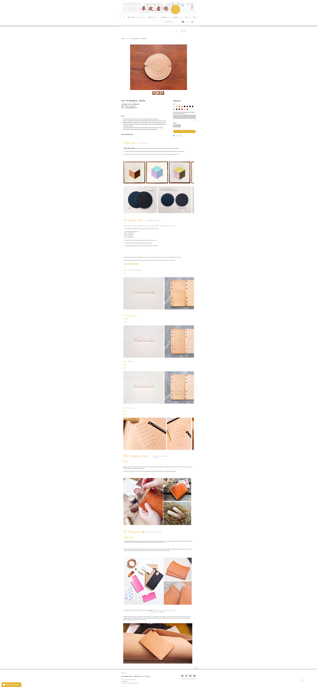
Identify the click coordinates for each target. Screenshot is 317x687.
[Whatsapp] (194, 676)
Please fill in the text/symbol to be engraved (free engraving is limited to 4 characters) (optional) (184, 113)
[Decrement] (174, 125)
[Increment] (179, 125)
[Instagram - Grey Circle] (190, 676)
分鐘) (148, 676)
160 (129, 676)
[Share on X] (180, 136)
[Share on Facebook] (174, 136)
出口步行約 (144, 676)
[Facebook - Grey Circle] (182, 676)
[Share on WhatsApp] (177, 136)
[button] (188, 17)
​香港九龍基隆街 (125, 676)
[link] (193, 22)
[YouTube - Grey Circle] (186, 676)
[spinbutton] (176, 125)
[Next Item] (196, 177)
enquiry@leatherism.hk (124, 682)
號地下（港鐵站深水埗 (135, 676)
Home (123, 38)
